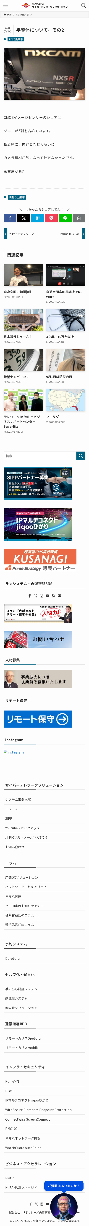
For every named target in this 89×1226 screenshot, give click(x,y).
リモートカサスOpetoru (23, 1038)
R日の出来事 (16, 39)
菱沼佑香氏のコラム (19, 924)
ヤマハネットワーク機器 (22, 1138)
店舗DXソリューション (21, 877)
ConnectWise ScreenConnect (27, 1119)
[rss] (53, 596)
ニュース (11, 809)
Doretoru (12, 958)
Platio (10, 1178)
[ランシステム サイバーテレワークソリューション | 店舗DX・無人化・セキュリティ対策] (44, 5)
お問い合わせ (14, 847)
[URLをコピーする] (79, 218)
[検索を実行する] (80, 456)
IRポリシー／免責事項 (36, 1212)
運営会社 (14, 1212)
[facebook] (29, 596)
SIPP (8, 818)
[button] (10, 218)
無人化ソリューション (21, 1007)
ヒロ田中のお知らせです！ (24, 906)
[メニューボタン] (5, 5)
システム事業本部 (18, 799)
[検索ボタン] (83, 5)
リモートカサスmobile (22, 1047)
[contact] (59, 596)
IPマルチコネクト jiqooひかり (27, 1100)
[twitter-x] (35, 596)
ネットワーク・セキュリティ (26, 886)
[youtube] (47, 596)
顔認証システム (16, 998)
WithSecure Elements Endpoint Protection (38, 1109)
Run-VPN (12, 1081)
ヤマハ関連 (13, 896)
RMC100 (11, 1128)
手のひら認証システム (21, 989)
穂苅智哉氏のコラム (19, 915)
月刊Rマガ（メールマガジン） (27, 837)
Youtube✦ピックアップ (22, 828)
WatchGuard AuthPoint (23, 1147)
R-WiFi (10, 1091)
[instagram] (41, 596)
